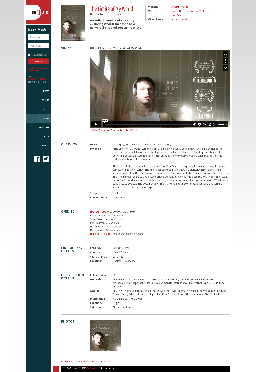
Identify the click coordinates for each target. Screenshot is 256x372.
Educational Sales (181, 19)
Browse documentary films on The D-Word (85, 361)
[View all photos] (73, 23)
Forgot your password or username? (38, 69)
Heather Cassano (113, 14)
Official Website (179, 7)
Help (46, 136)
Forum (45, 100)
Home (46, 91)
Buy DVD (176, 14)
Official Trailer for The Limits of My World (113, 130)
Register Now (37, 79)
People (45, 109)
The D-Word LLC (93, 368)
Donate (45, 145)
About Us (44, 127)
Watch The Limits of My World (188, 11)
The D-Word (38, 12)
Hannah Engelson (100, 233)
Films (46, 118)
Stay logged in (39, 54)
